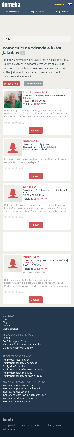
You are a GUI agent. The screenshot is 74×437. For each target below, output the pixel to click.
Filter (8, 39)
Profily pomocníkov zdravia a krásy (22, 376)
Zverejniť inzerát (33, 83)
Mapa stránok (10, 328)
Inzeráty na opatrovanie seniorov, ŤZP (24, 394)
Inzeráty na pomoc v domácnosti (21, 388)
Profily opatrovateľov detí (17, 359)
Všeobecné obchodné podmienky (22, 344)
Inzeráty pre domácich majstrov (21, 398)
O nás (6, 319)
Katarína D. (31, 141)
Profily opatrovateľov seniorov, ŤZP (22, 369)
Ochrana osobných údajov (18, 347)
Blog (5, 322)
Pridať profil (11, 83)
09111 (40, 198)
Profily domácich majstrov (17, 372)
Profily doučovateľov (14, 366)
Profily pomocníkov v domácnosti (21, 363)
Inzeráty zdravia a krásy (16, 401)
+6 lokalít (51, 146)
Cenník (6, 338)
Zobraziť (35, 130)
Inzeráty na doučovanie (16, 391)
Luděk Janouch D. (35, 92)
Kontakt (7, 325)
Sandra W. (30, 187)
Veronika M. (31, 257)
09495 (40, 268)
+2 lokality (28, 262)
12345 (40, 104)
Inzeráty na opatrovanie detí (19, 385)
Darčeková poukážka (14, 341)
